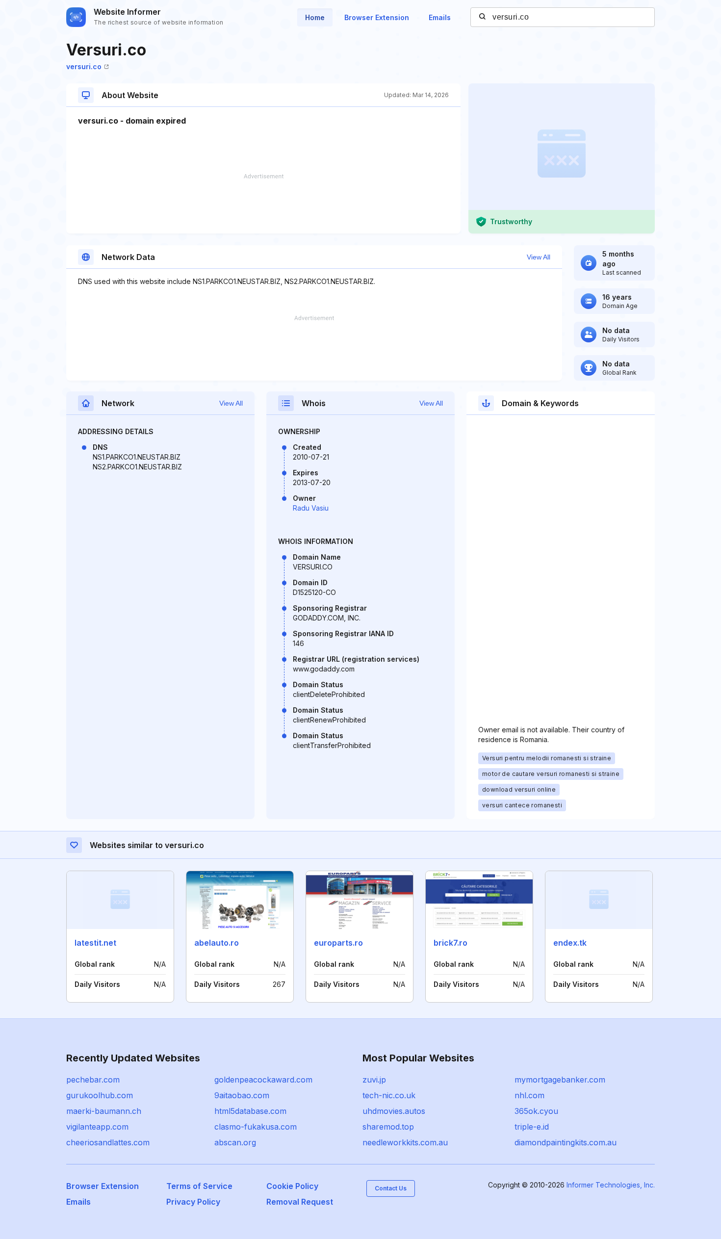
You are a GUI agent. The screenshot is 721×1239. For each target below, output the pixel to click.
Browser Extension (376, 17)
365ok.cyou (536, 1111)
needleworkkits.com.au (405, 1142)
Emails (440, 17)
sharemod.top (388, 1127)
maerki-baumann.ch (103, 1111)
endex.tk (570, 943)
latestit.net (95, 943)
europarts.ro (338, 943)
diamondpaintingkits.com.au (566, 1142)
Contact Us (391, 1188)
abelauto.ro (216, 943)
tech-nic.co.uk (388, 1095)
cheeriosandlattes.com (108, 1142)
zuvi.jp (374, 1079)
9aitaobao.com (241, 1095)
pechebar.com (93, 1079)
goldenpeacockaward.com (263, 1079)
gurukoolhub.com (99, 1095)
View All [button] (538, 257)
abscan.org (235, 1142)
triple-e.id (532, 1127)
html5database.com (250, 1111)
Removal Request (299, 1202)
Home (315, 17)
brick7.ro (450, 943)
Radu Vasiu (311, 508)
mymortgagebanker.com (560, 1079)
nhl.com (529, 1095)
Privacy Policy (193, 1202)
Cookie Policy (292, 1186)
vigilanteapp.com (97, 1127)
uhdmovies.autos (393, 1111)
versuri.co (84, 66)
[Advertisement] (263, 203)
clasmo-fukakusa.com (255, 1127)
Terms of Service (199, 1186)
